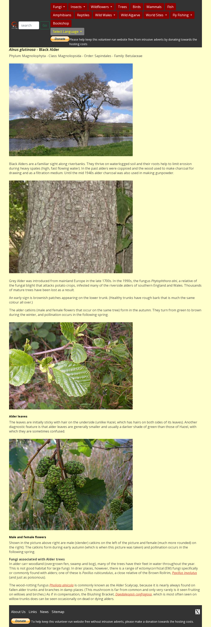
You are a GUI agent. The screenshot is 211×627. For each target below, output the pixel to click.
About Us (18, 611)
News (44, 611)
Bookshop (61, 23)
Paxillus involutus (184, 573)
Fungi (57, 7)
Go (45, 25)
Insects (76, 7)
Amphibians (62, 15)
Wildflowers (100, 7)
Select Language (66, 31)
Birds (137, 7)
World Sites (155, 15)
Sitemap (58, 611)
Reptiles (83, 15)
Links (33, 611)
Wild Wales (104, 15)
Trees (122, 7)
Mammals (154, 7)
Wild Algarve (130, 15)
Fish (170, 7)
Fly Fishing (181, 15)
